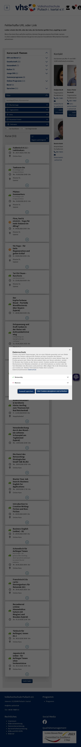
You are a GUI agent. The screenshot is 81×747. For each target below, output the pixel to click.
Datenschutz (32, 369)
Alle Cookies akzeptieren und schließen (52, 391)
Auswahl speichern (26, 391)
